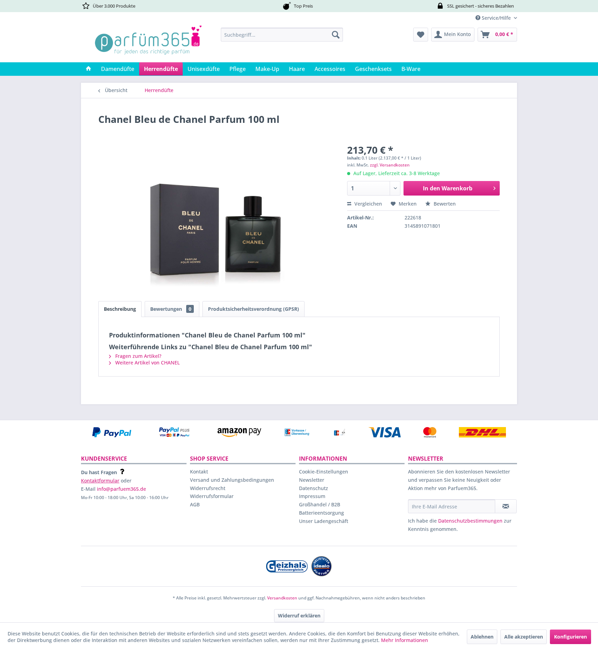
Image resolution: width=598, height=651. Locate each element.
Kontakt (199, 471)
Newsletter (311, 480)
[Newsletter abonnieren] (506, 506)
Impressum (312, 496)
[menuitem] (282, 35)
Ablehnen (482, 636)
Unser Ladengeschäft (323, 521)
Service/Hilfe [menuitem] (496, 18)
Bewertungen (170, 309)
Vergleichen (367, 203)
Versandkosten (282, 598)
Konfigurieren (570, 636)
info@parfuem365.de (121, 489)
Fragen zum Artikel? (137, 356)
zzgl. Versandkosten (390, 165)
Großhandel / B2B (319, 504)
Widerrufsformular (212, 496)
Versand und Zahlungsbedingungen (232, 480)
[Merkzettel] (420, 35)
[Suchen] (335, 35)
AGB (195, 504)
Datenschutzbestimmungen (470, 520)
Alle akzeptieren (523, 636)
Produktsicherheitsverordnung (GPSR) (253, 309)
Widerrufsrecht (207, 488)
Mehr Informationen (404, 640)
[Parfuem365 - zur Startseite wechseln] (148, 43)
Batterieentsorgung (321, 512)
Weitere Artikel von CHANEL (147, 362)
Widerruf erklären (299, 615)
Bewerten (444, 203)
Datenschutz (313, 488)
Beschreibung (120, 309)
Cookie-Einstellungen (323, 471)
